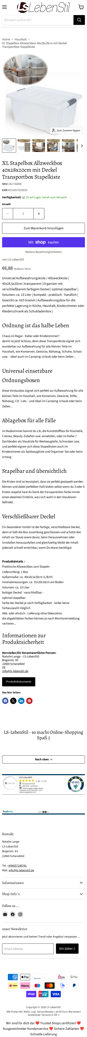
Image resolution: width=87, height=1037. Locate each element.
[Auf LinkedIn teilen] (21, 701)
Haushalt (21, 39)
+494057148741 (17, 866)
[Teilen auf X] (13, 701)
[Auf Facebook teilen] (5, 701)
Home (6, 39)
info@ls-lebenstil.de (15, 671)
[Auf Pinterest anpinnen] (29, 701)
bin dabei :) (67, 948)
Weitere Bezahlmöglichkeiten (43, 252)
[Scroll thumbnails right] (81, 146)
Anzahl (6, 204)
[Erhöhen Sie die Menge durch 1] (39, 213)
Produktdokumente (18, 682)
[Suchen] (79, 20)
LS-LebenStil (16, 259)
